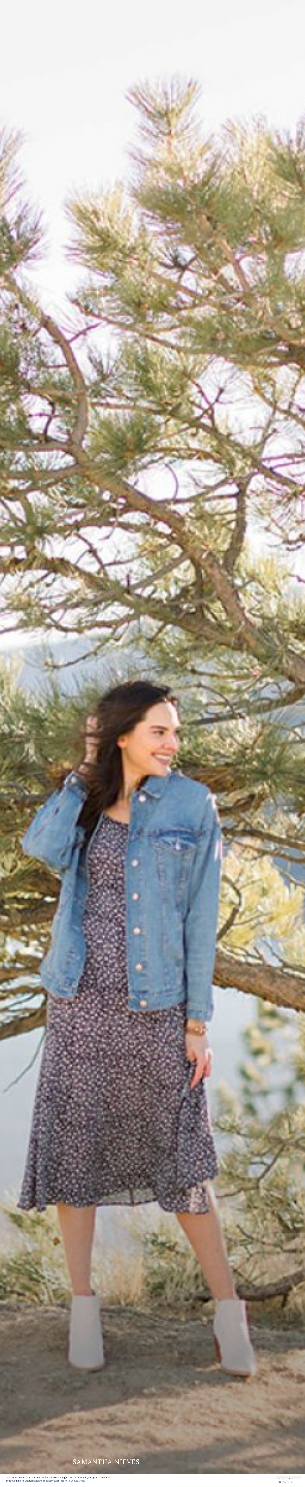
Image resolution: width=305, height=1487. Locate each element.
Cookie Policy (78, 1480)
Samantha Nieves (106, 1462)
